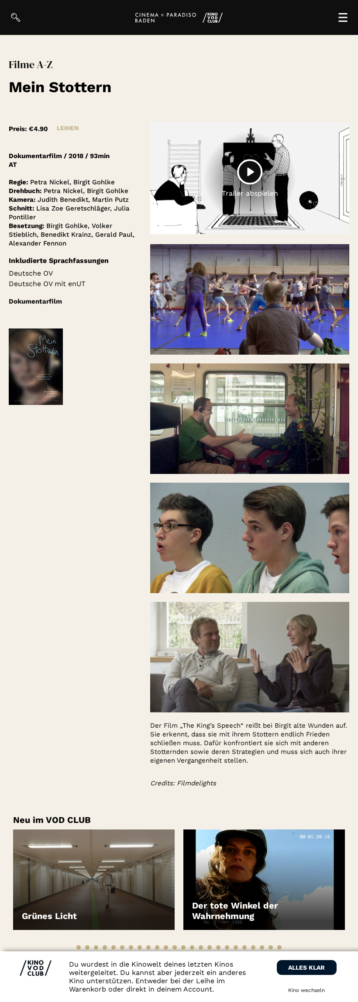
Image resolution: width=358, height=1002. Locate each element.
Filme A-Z (30, 64)
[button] (78, 947)
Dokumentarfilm (35, 301)
